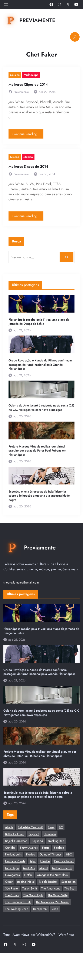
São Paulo (11, 888)
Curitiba (10, 847)
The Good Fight (33, 895)
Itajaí (33, 861)
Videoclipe (31, 75)
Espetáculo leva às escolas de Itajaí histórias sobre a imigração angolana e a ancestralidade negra (39, 496)
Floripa (30, 854)
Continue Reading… (27, 132)
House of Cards (15, 861)
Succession (68, 881)
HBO (69, 854)
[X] (67, 4)
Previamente (37, 20)
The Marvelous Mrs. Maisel (52, 902)
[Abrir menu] (6, 4)
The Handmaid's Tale (18, 902)
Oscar (9, 881)
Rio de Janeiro (48, 881)
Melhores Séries (62, 868)
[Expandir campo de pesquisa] (75, 37)
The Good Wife (57, 895)
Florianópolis (13, 854)
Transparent (40, 909)
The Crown (12, 895)
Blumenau (50, 834)
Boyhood (37, 841)
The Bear (70, 888)
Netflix (28, 875)
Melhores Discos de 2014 (28, 166)
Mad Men (29, 868)
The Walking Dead (16, 909)
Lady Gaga (12, 868)
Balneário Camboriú (30, 827)
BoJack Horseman (16, 841)
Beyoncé (34, 834)
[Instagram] (59, 4)
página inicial (25, 881)
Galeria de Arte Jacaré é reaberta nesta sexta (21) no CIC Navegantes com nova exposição (41, 408)
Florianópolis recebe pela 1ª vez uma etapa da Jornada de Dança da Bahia (39, 322)
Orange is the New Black (52, 875)
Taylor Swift (29, 888)
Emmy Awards (29, 847)
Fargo (46, 847)
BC (61, 827)
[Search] (66, 257)
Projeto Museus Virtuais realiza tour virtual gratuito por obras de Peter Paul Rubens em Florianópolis (37, 451)
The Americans (50, 888)
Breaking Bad (55, 841)
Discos (14, 157)
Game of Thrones (51, 854)
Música (15, 75)
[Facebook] (51, 4)
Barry (51, 827)
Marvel (43, 868)
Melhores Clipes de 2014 (28, 84)
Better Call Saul (14, 834)
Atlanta (9, 827)
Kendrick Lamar (64, 861)
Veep (55, 909)
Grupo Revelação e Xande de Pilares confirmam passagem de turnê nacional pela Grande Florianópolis (40, 364)
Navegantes (12, 875)
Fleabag (59, 847)
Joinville (45, 861)
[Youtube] (76, 4)
